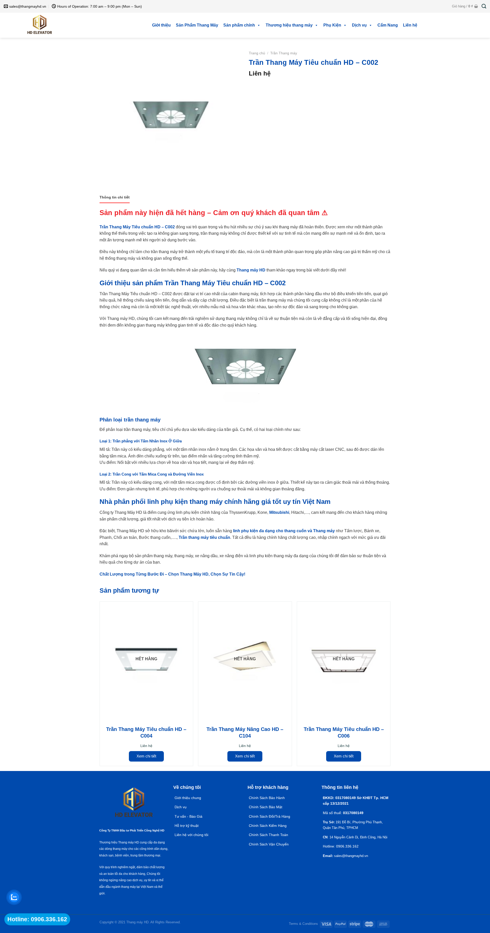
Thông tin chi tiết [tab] (115, 197)
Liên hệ (410, 25)
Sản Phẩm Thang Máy (197, 25)
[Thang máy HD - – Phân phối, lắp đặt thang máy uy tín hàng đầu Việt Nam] (40, 25)
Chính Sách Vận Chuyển (269, 844)
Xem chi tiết (146, 756)
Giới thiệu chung (188, 798)
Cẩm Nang (387, 25)
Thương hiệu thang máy (289, 25)
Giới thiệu (161, 25)
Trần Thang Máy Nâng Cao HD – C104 (244, 732)
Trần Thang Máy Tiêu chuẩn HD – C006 (344, 732)
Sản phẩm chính (239, 25)
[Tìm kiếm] (484, 6)
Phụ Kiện (332, 25)
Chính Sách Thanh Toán (268, 835)
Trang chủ (257, 53)
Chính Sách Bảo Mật (266, 807)
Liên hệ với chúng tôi (191, 835)
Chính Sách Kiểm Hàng (268, 826)
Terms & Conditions (303, 924)
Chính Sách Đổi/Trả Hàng (269, 816)
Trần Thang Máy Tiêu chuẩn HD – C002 (137, 227)
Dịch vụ (359, 25)
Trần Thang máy (283, 53)
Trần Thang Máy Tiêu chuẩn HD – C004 (146, 732)
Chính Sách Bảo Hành (267, 798)
